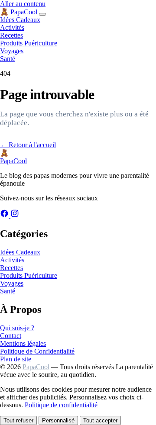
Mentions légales (23, 343)
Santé (7, 58)
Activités (12, 27)
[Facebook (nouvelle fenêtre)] (5, 215)
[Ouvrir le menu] (42, 14)
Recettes (11, 35)
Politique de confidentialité (61, 405)
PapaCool (36, 366)
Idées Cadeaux (20, 19)
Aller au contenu (23, 3)
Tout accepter (100, 420)
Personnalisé (58, 420)
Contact (10, 335)
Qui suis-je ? (17, 328)
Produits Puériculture (28, 43)
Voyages (11, 51)
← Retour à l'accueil (28, 144)
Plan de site (15, 359)
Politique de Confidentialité (37, 351)
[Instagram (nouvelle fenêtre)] (14, 215)
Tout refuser (18, 420)
